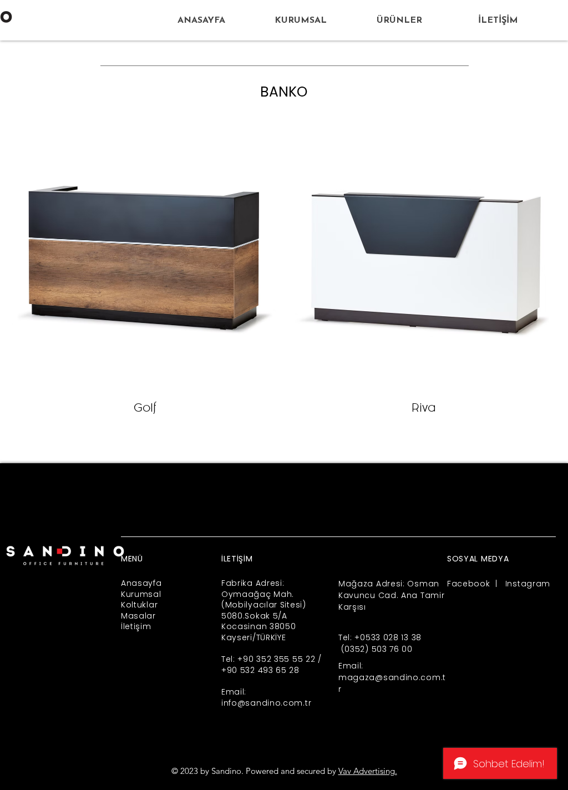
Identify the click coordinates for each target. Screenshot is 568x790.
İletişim (136, 626)
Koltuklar (139, 604)
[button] (399, 21)
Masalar (138, 615)
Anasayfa (141, 583)
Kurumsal (141, 594)
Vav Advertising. (367, 771)
